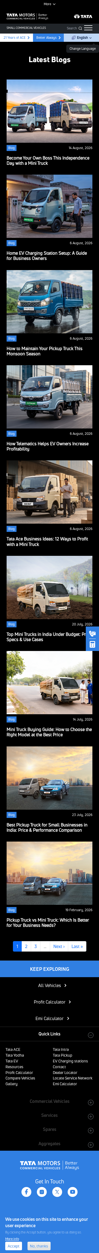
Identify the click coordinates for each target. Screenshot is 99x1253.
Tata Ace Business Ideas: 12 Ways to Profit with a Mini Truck (47, 541)
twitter (57, 1192)
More (47, 4)
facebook (26, 1192)
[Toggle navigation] (88, 28)
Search (72, 28)
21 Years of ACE (14, 37)
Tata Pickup (62, 1055)
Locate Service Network (72, 1078)
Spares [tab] (49, 1129)
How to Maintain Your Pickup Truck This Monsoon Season (44, 351)
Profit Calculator (49, 1002)
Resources (14, 1066)
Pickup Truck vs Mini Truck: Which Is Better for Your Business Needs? (48, 922)
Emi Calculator (49, 1018)
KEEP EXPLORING (49, 969)
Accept (14, 1246)
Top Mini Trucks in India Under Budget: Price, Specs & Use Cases (49, 636)
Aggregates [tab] (49, 1144)
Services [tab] (49, 1115)
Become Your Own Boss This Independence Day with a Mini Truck (48, 160)
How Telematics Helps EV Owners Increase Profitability (48, 446)
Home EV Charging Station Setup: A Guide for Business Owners (47, 255)
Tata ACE (13, 1049)
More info (12, 1238)
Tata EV (12, 1061)
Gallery (12, 1083)
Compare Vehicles (20, 1078)
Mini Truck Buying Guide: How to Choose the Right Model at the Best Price (49, 732)
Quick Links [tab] (49, 1034)
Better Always (46, 37)
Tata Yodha (15, 1055)
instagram (42, 1192)
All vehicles (49, 985)
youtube (73, 1192)
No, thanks (39, 1246)
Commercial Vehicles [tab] (50, 1101)
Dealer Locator (65, 1072)
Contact (59, 1066)
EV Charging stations (70, 1061)
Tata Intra (61, 1049)
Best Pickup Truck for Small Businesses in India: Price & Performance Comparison (47, 827)
